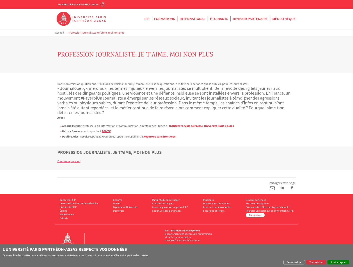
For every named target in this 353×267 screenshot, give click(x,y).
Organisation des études (216, 203)
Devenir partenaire (250, 18)
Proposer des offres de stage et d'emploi (268, 207)
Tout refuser (316, 262)
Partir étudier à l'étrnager (166, 200)
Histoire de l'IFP (68, 207)
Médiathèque (284, 18)
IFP (146, 18)
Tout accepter (338, 262)
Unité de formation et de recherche (79, 203)
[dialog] (176, 255)
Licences (117, 200)
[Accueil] (71, 242)
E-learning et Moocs (213, 210)
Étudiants (219, 18)
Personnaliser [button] (294, 262)
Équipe (63, 210)
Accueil (59, 32)
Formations (164, 18)
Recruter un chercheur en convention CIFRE (269, 210)
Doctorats (118, 210)
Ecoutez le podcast (68, 161)
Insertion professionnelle (217, 207)
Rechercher (103, 4)
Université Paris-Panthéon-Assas (78, 4)
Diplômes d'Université (125, 207)
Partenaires (255, 215)
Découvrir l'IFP (68, 200)
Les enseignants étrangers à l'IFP (170, 207)
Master (116, 203)
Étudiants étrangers (163, 203)
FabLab (64, 218)
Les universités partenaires (166, 210)
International (192, 18)
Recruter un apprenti (257, 203)
